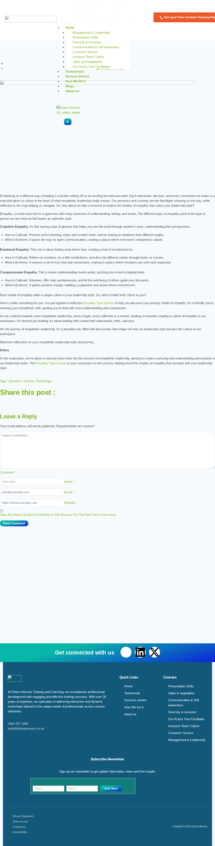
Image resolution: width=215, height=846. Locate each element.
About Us (72, 91)
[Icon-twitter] (28, 401)
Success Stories (77, 76)
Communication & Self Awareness (96, 47)
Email (69, 492)
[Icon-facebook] (5, 401)
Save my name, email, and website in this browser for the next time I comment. (58, 514)
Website (69, 502)
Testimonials (75, 71)
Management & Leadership (91, 32)
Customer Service (85, 52)
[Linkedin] (140, 652)
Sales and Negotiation (87, 62)
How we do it (76, 81)
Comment (8, 472)
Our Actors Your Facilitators (92, 66)
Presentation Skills (85, 37)
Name (69, 481)
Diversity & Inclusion (87, 42)
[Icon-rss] (50, 401)
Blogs (70, 86)
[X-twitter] (154, 652)
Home (70, 27)
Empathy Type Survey (98, 303)
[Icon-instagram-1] (39, 401)
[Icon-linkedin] (16, 401)
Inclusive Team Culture (89, 57)
